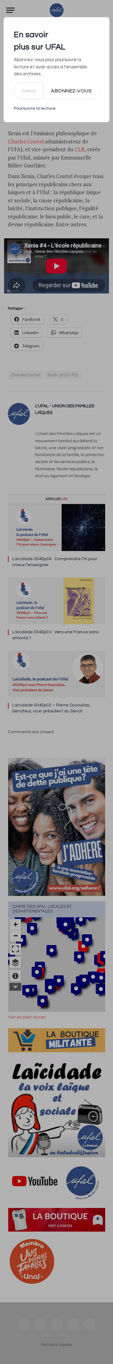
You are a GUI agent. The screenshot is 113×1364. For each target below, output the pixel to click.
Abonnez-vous (71, 90)
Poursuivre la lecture (35, 108)
